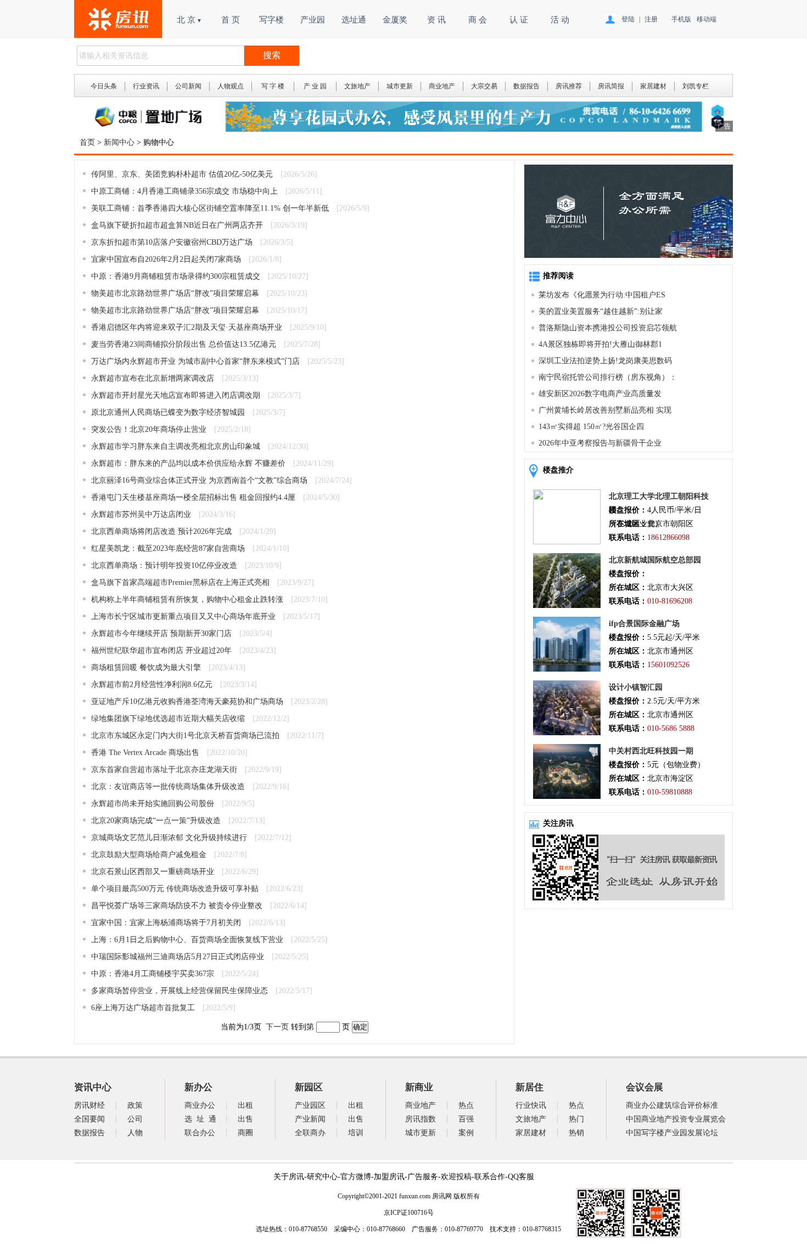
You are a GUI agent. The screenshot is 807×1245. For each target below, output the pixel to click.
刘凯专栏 (695, 86)
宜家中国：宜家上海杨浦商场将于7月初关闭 (166, 923)
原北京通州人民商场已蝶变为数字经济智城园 (168, 412)
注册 (651, 19)
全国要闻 (89, 1119)
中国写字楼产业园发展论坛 (672, 1133)
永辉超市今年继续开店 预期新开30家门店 (161, 633)
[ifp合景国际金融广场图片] (567, 669)
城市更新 (399, 86)
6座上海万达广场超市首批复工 (143, 1008)
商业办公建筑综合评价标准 (672, 1105)
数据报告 (526, 86)
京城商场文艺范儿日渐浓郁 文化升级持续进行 (169, 837)
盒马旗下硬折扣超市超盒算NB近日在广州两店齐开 (177, 225)
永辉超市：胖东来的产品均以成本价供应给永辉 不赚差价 (188, 463)
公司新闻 (188, 86)
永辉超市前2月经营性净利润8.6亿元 (151, 684)
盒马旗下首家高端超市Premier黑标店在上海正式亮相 (180, 582)
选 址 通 (200, 1119)
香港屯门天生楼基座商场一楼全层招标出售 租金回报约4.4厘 (193, 497)
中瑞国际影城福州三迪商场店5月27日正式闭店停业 (177, 957)
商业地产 (442, 86)
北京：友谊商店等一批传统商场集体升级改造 (168, 786)
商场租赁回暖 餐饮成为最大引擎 (146, 667)
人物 (135, 1133)
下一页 (277, 1027)
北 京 (189, 19)
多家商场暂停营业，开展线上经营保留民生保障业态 (179, 991)
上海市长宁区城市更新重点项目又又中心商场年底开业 (183, 616)
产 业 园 (315, 86)
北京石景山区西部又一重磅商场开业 (152, 871)
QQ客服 (521, 1177)
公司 (135, 1119)
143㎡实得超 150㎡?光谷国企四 (591, 426)
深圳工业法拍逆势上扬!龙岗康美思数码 (605, 361)
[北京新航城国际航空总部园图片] (567, 605)
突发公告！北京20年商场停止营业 (148, 429)
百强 (466, 1119)
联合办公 (199, 1133)
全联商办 (310, 1133)
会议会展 (644, 1087)
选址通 (353, 19)
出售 (245, 1119)
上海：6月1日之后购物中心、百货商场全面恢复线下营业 (187, 940)
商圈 (245, 1133)
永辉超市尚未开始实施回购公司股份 (152, 803)
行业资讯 (146, 86)
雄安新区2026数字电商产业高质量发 (600, 394)
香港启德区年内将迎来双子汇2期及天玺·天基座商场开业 (186, 327)
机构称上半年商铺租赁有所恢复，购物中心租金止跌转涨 (187, 599)
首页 (87, 142)
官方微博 (355, 1177)
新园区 (309, 1087)
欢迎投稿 (456, 1177)
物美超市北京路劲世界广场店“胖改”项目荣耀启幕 (175, 293)
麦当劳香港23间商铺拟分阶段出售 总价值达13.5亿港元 (183, 344)
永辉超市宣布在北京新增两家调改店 (152, 378)
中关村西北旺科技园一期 (651, 751)
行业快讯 (530, 1105)
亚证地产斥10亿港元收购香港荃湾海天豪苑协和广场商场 (187, 701)
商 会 (477, 19)
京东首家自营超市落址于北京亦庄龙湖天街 (164, 769)
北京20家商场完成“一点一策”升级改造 (156, 820)
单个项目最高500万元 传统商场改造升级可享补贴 (175, 889)
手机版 (681, 19)
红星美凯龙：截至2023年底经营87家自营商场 (168, 548)
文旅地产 (357, 86)
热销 (576, 1133)
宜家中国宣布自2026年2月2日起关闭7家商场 (166, 259)
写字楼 (271, 19)
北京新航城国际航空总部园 (655, 560)
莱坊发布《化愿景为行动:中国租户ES (602, 295)
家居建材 (653, 86)
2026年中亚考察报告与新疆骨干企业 (600, 443)
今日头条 (104, 86)
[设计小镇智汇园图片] (567, 733)
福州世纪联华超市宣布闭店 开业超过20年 (161, 650)
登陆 (628, 19)
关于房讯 (288, 1177)
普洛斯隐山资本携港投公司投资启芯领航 (608, 328)
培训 (355, 1133)
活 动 (560, 19)
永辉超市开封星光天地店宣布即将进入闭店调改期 (175, 395)
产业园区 (310, 1105)
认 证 (518, 19)
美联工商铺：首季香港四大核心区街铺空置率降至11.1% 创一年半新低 (210, 208)
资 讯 (436, 19)
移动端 (706, 19)
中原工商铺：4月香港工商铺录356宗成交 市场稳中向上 (184, 191)
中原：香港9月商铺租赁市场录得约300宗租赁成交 (175, 276)
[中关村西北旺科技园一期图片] (567, 796)
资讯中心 (92, 1087)
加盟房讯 (389, 1177)
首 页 (230, 19)
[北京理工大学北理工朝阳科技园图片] (567, 542)
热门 (576, 1119)
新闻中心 (119, 142)
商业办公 (199, 1105)
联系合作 (489, 1177)
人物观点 (230, 86)
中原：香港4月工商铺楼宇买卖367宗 (152, 974)
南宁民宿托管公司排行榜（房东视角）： (608, 377)
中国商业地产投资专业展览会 (676, 1119)
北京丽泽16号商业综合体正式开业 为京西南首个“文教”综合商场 (199, 480)
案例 (466, 1133)
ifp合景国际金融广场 (644, 623)
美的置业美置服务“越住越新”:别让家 (601, 311)
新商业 (419, 1087)
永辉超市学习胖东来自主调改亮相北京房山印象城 (175, 446)
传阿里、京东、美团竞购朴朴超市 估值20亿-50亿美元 (182, 174)
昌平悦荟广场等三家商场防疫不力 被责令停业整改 (176, 906)
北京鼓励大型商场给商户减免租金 (148, 854)
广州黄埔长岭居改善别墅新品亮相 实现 (605, 410)
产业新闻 (310, 1119)
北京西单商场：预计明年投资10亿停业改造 (164, 565)
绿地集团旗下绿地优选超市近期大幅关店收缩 (168, 718)
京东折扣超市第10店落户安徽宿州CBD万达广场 (172, 242)
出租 (245, 1105)
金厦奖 (395, 19)
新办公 (198, 1087)
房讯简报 (611, 86)
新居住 (529, 1087)
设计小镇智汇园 (636, 687)
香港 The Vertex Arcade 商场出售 (145, 752)
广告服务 (422, 1177)
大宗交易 (484, 86)
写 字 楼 (272, 86)
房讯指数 (420, 1119)
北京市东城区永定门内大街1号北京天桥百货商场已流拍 (185, 735)
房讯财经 (89, 1105)
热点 (466, 1105)
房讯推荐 (569, 86)
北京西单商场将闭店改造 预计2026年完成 (161, 531)
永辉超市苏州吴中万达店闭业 (141, 514)
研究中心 (322, 1177)
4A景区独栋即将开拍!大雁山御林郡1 (600, 344)
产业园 (312, 19)
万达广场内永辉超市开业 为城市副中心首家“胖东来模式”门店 (195, 361)
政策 (135, 1105)
